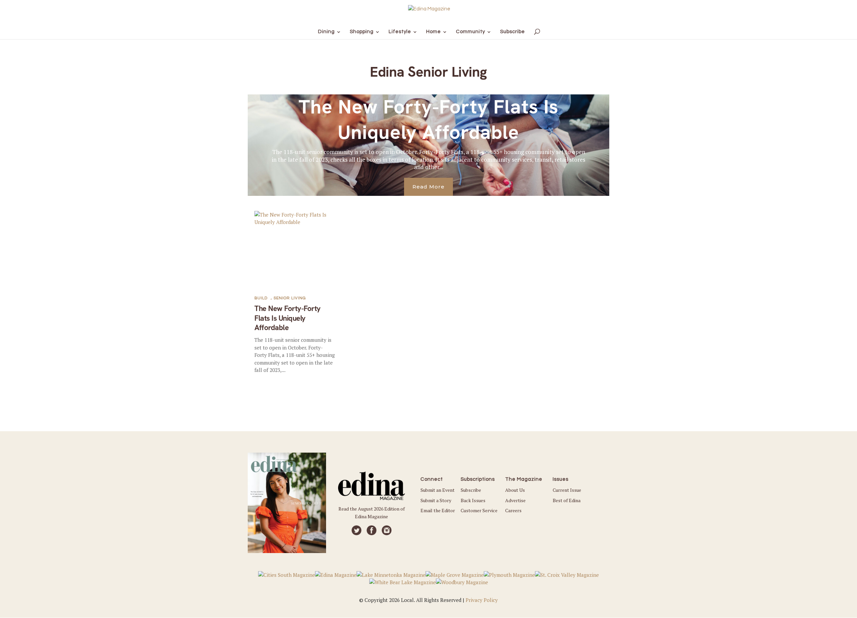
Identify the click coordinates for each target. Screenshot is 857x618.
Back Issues (473, 500)
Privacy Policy (482, 600)
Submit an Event (437, 490)
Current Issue (567, 490)
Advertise (515, 500)
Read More (428, 186)
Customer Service (479, 510)
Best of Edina (566, 500)
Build (260, 298)
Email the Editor (437, 510)
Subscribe (471, 490)
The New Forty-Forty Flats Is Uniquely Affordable (428, 119)
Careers (513, 510)
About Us (515, 490)
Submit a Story (435, 500)
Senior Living (290, 298)
